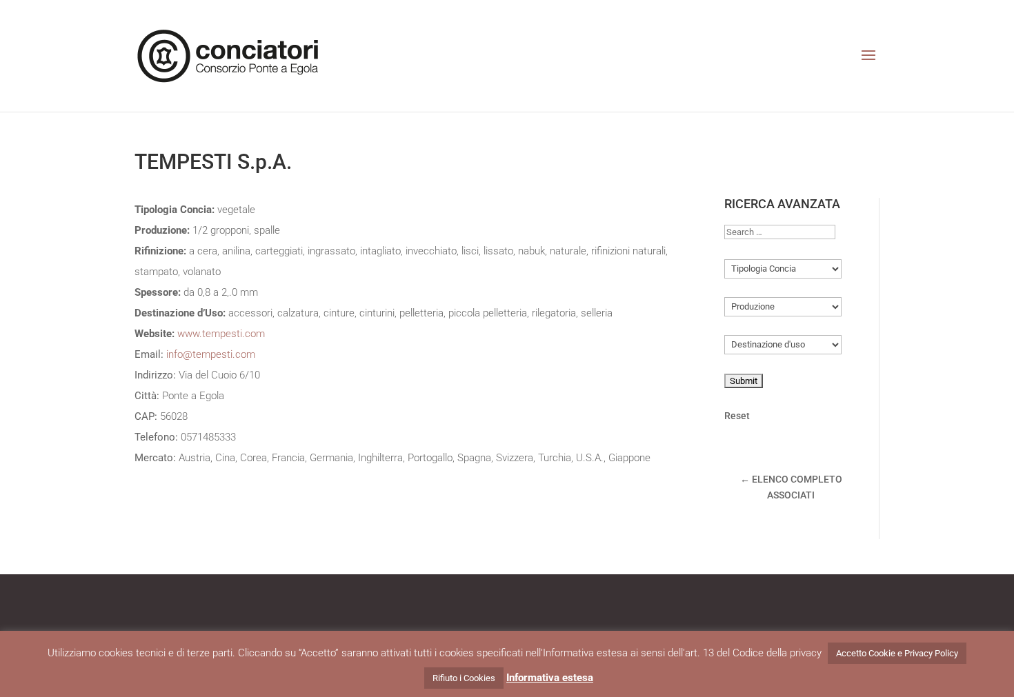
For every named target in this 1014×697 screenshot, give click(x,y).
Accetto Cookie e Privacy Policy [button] (897, 653)
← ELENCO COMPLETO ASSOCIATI (791, 487)
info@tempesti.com (210, 354)
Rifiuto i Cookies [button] (464, 678)
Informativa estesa (549, 677)
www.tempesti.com (221, 333)
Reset (737, 415)
